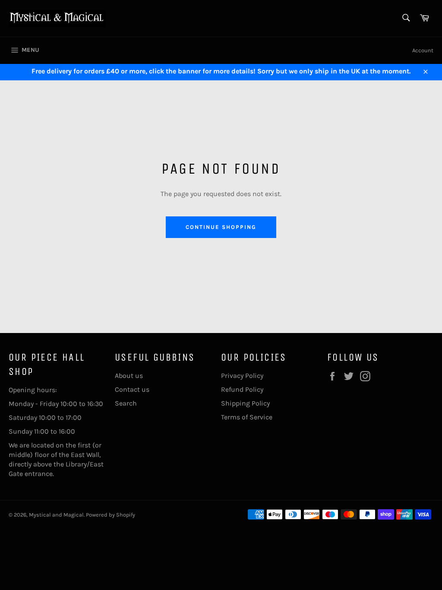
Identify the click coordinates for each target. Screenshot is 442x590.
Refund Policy (242, 389)
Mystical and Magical (56, 514)
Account (422, 50)
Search (126, 403)
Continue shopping (221, 227)
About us (129, 375)
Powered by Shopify (110, 514)
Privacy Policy (242, 375)
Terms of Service (246, 417)
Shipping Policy (245, 403)
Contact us (132, 389)
